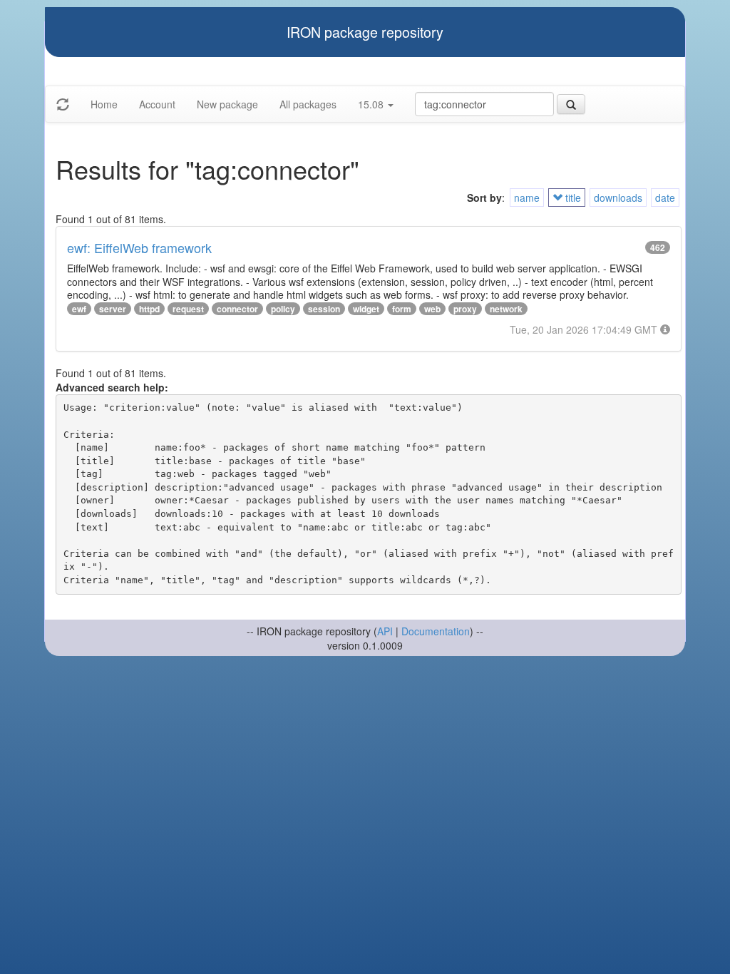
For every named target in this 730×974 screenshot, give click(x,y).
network (506, 308)
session (324, 308)
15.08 (372, 104)
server (112, 308)
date (665, 197)
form (401, 308)
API (385, 631)
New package (227, 104)
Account (157, 104)
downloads (618, 197)
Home (104, 104)
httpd (149, 308)
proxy (465, 308)
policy (283, 308)
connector (237, 308)
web (432, 308)
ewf (79, 308)
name (527, 197)
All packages (307, 104)
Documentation (435, 631)
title (571, 197)
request (188, 308)
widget (366, 308)
